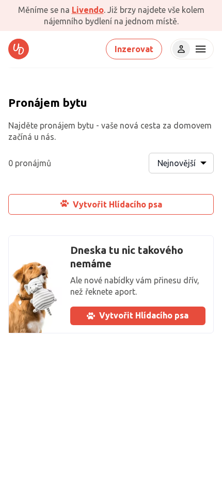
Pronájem (34, 102)
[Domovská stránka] (18, 49)
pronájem (57, 125)
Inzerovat (134, 49)
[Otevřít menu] (199, 49)
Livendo (88, 9)
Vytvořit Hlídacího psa (117, 204)
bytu (74, 102)
